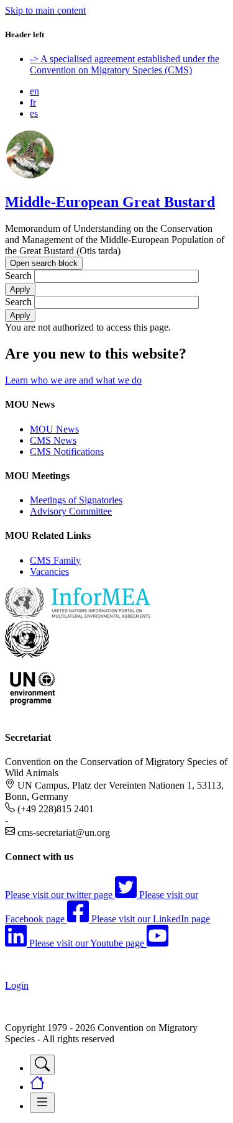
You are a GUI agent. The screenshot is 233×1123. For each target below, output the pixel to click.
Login (17, 985)
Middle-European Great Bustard (110, 202)
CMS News (53, 440)
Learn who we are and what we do (73, 380)
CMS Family (55, 560)
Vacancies (49, 571)
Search (18, 275)
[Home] (30, 175)
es (34, 113)
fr (33, 102)
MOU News (54, 429)
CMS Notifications (67, 451)
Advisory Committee (71, 511)
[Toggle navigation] (42, 1065)
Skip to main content (45, 10)
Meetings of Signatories (76, 500)
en (34, 91)
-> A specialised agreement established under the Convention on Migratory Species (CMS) (124, 64)
